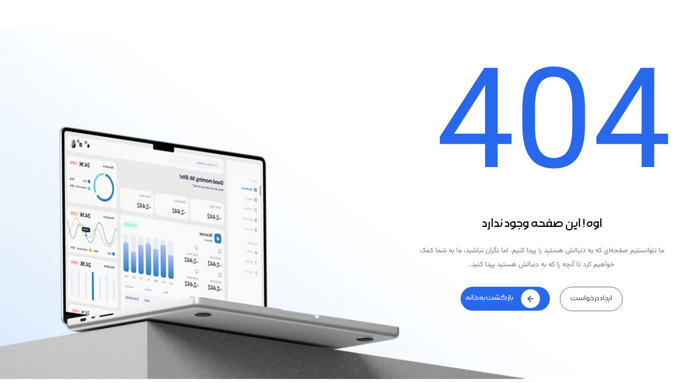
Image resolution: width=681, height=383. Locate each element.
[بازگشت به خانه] (530, 298)
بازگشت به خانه (489, 298)
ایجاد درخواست (591, 298)
